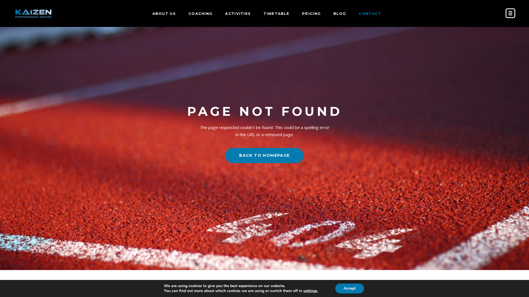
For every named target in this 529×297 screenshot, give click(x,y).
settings (310, 290)
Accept (350, 288)
